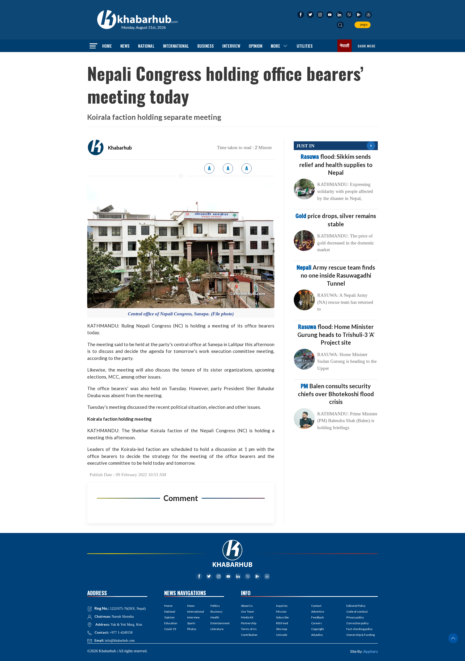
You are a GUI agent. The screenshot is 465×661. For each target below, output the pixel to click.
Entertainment (217, 623)
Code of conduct (357, 611)
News (125, 46)
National (146, 46)
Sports (191, 623)
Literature (217, 629)
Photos (191, 629)
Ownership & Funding (360, 635)
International (176, 46)
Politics (215, 606)
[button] (340, 25)
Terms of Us (249, 629)
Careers (316, 623)
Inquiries (282, 606)
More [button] (275, 46)
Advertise (317, 611)
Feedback (317, 617)
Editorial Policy (355, 606)
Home (107, 46)
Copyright (317, 629)
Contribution (249, 635)
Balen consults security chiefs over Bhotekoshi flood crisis (336, 393)
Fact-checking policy (359, 629)
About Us (247, 606)
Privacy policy (355, 617)
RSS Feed (282, 623)
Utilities (305, 46)
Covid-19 (170, 629)
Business (205, 46)
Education (170, 623)
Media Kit (247, 617)
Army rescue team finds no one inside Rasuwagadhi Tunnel (336, 275)
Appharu (371, 651)
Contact (316, 606)
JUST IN (305, 145)
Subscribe (282, 617)
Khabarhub (120, 148)
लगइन (362, 25)
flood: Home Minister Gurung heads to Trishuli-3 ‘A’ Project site (335, 334)
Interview (231, 46)
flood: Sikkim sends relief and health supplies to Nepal (335, 164)
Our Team (247, 611)
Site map (281, 629)
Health (214, 617)
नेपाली (344, 45)
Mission (281, 611)
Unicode (281, 635)
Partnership (248, 623)
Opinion (255, 46)
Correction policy (357, 623)
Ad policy (317, 635)
